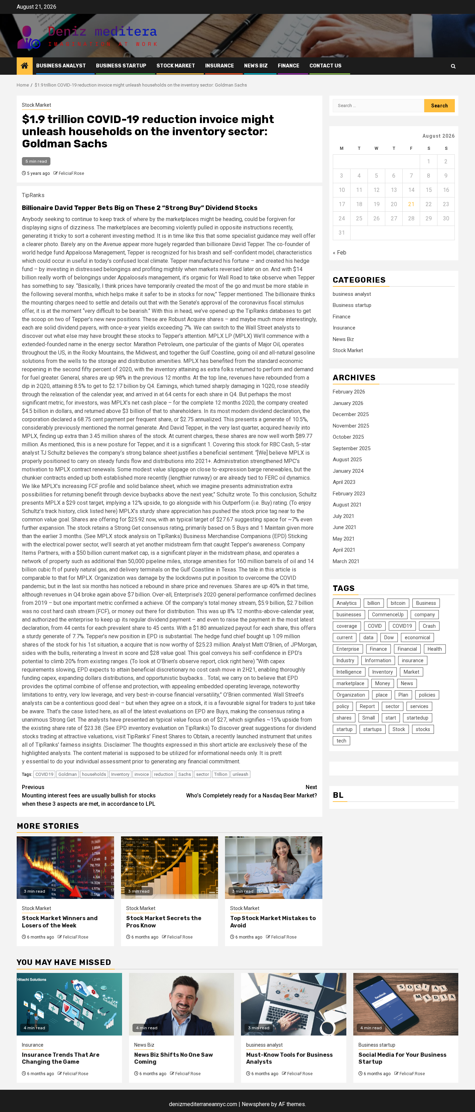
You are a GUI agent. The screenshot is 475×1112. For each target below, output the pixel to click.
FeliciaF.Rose (71, 173)
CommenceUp (388, 614)
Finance (288, 66)
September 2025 (351, 448)
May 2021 (344, 539)
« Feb (339, 252)
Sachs (184, 774)
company (424, 614)
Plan (403, 695)
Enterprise (348, 649)
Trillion (220, 774)
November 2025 (351, 426)
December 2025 (351, 414)
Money (382, 683)
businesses (349, 614)
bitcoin (398, 603)
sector (202, 774)
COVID (375, 626)
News (407, 683)
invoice (142, 774)
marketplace (350, 683)
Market (411, 672)
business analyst (61, 66)
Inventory (120, 774)
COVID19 (44, 774)
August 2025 (347, 459)
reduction (163, 774)
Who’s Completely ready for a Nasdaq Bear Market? (251, 791)
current (345, 637)
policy (343, 706)
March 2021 (346, 561)
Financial (407, 649)
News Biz (256, 66)
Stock (399, 729)
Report (367, 706)
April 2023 (344, 482)
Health (435, 649)
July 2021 (343, 516)
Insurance (219, 66)
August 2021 (347, 505)
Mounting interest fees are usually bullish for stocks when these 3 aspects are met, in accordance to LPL (89, 795)
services (419, 706)
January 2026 (348, 403)
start (391, 718)
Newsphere (256, 1104)
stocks (423, 729)
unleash (240, 774)
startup (345, 729)
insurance (413, 660)
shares (344, 718)
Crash (429, 626)
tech (341, 741)
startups (372, 729)
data (368, 637)
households (94, 774)
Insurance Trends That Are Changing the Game (60, 1058)
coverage (347, 626)
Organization (351, 695)
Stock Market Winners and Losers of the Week (60, 922)
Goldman (67, 774)
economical (417, 637)
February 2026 (349, 392)
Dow (389, 637)
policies (427, 695)
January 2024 (348, 471)
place (382, 695)
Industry (345, 660)
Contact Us (325, 66)
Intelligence (349, 672)
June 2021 (344, 527)
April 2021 (344, 550)
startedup (417, 718)
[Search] (453, 66)
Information (378, 660)
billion (374, 603)
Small (368, 718)
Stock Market (175, 66)
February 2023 (349, 493)
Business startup (121, 66)
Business (426, 603)
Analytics (347, 603)
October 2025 (348, 437)
